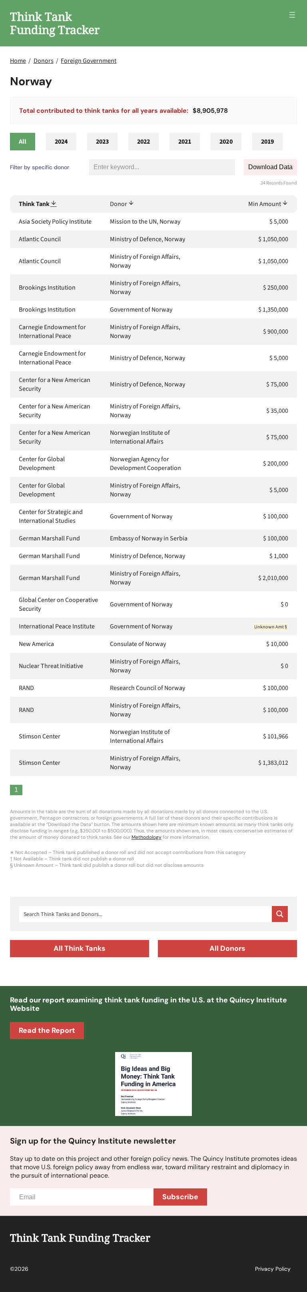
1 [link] (16, 789)
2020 (225, 141)
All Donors (227, 948)
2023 (102, 141)
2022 (143, 141)
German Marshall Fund (49, 538)
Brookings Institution (47, 287)
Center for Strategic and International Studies (51, 516)
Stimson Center (39, 736)
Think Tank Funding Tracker (55, 22)
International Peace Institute (57, 626)
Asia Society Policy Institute (55, 221)
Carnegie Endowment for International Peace (52, 331)
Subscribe (180, 1197)
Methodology (146, 837)
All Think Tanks (80, 948)
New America (36, 644)
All (22, 141)
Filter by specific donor (40, 167)
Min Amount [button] (264, 204)
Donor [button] (118, 204)
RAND (26, 688)
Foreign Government (88, 60)
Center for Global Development (42, 463)
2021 (184, 141)
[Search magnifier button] (280, 914)
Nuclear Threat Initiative (51, 666)
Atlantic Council (40, 239)
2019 (267, 141)
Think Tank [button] (34, 204)
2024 (61, 141)
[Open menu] (292, 15)
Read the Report (47, 1030)
